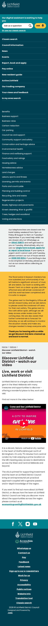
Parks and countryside (13, 186)
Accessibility (24, 584)
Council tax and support (13, 134)
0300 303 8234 (18, 258)
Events (5, 57)
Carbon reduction (10, 125)
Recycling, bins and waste (14, 195)
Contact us (24, 552)
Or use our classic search (14, 30)
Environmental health (12, 149)
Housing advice (9, 163)
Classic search (9, 39)
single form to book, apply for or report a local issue (27, 249)
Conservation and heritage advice (18, 144)
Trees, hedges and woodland (16, 214)
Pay (24, 557)
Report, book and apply (14, 63)
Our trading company (13, 86)
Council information (12, 45)
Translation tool (24, 598)
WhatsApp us (24, 548)
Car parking (7, 130)
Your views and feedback (15, 92)
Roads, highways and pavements (18, 205)
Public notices (24, 589)
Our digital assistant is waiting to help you (22, 19)
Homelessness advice (12, 167)
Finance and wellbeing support (17, 153)
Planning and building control (16, 191)
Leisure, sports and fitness (14, 176)
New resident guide (12, 74)
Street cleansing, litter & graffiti (17, 209)
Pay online (7, 68)
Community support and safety (17, 139)
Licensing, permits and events (16, 181)
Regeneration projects (13, 200)
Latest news (24, 566)
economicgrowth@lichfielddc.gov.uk (21, 504)
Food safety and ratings (13, 158)
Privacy (24, 580)
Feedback (24, 562)
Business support (10, 116)
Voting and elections (12, 219)
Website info (24, 593)
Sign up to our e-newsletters (24, 571)
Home (5, 347)
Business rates (9, 121)
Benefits (6, 111)
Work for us (24, 575)
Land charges (8, 172)
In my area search (11, 98)
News (5, 51)
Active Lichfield (10, 80)
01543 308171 (17, 242)
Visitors (13, 347)
